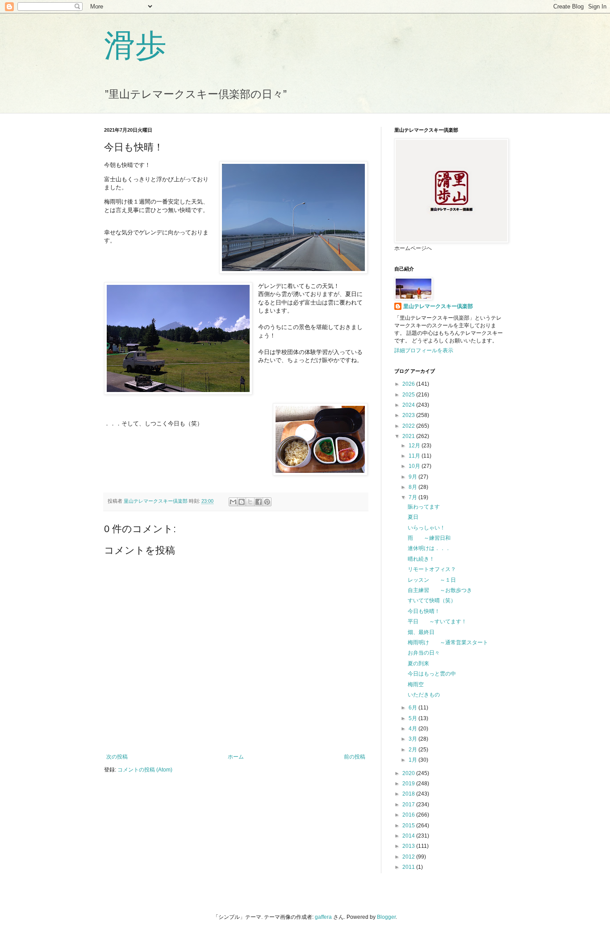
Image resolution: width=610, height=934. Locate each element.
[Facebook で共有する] (258, 501)
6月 (413, 708)
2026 (409, 384)
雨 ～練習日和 (429, 538)
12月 (415, 445)
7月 (413, 497)
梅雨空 (416, 684)
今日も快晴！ (424, 611)
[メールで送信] (233, 501)
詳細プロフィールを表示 (423, 350)
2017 (409, 804)
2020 (409, 773)
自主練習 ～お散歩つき (440, 590)
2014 (409, 836)
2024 (409, 405)
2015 (409, 825)
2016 (409, 815)
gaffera (323, 917)
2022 (409, 426)
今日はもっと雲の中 (432, 674)
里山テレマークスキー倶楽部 (438, 306)
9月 (413, 477)
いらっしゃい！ (426, 528)
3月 (413, 739)
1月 (413, 760)
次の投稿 (117, 757)
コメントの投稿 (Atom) (144, 770)
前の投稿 (354, 757)
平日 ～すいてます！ (437, 621)
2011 (409, 867)
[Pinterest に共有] (267, 501)
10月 (415, 466)
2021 (409, 436)
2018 (409, 794)
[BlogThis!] (241, 501)
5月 (413, 718)
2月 (413, 749)
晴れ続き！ (421, 559)
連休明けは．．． (429, 548)
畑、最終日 (421, 632)
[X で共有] (250, 501)
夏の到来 (418, 663)
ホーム (236, 757)
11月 (415, 456)
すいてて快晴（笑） (432, 600)
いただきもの (424, 695)
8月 (413, 487)
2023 (409, 415)
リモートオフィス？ (432, 569)
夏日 (413, 517)
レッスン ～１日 (432, 580)
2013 (409, 846)
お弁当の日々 (424, 653)
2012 (409, 857)
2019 (409, 783)
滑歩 (135, 44)
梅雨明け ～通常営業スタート (448, 642)
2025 (409, 395)
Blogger (386, 917)
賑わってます (424, 507)
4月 (413, 729)
